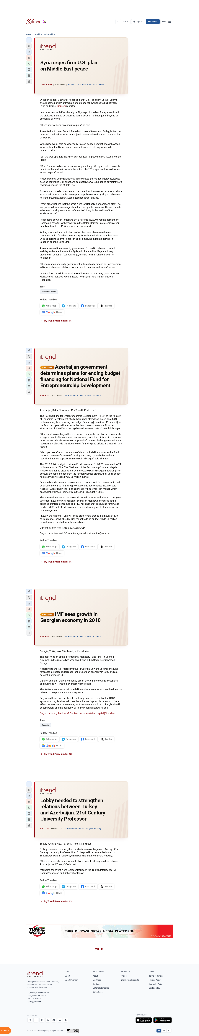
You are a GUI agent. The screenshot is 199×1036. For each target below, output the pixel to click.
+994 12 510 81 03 (34, 999)
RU (169, 1031)
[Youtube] (47, 1020)
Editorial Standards (101, 988)
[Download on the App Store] (144, 1020)
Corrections (97, 992)
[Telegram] (53, 1020)
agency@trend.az (34, 1002)
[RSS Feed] (65, 1020)
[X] (41, 1020)
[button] (29, 40)
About (95, 976)
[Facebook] (35, 1020)
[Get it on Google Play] (162, 1020)
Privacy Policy (155, 980)
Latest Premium (71, 980)
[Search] (118, 21)
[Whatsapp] (29, 1020)
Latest (67, 976)
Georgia (45, 725)
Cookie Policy (154, 988)
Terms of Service (156, 976)
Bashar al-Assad (49, 292)
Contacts (96, 984)
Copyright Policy (156, 984)
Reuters (61, 106)
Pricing (124, 976)
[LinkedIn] (59, 1020)
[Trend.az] (36, 22)
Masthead (97, 980)
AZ (164, 1031)
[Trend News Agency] (35, 974)
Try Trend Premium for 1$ (57, 320)
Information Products (130, 980)
